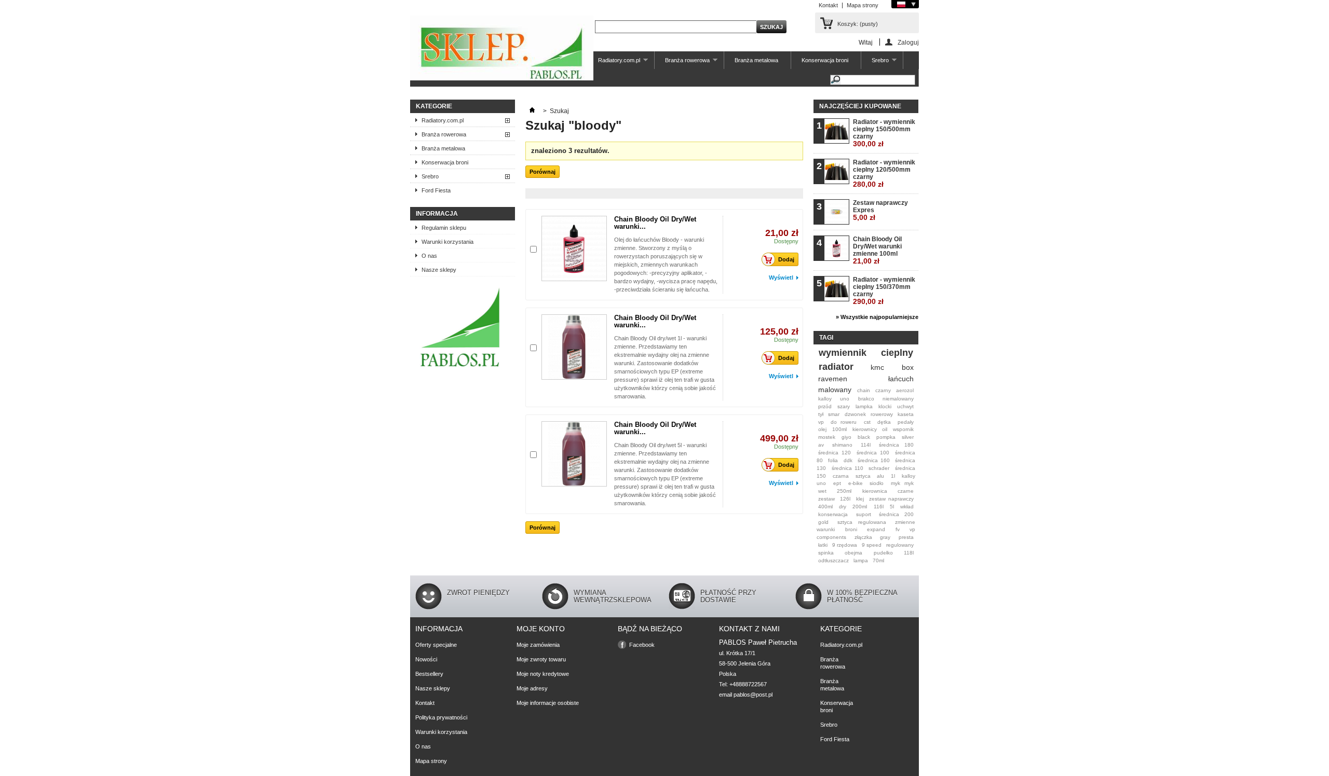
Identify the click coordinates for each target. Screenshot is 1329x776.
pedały (906, 422)
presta (906, 537)
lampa (860, 560)
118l (909, 553)
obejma (853, 553)
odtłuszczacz (833, 560)
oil (884, 429)
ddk (848, 460)
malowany (834, 389)
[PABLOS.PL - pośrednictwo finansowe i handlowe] (459, 369)
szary (843, 406)
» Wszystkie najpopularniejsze (877, 317)
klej (860, 499)
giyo (846, 437)
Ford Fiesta (436, 190)
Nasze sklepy (439, 270)
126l (845, 499)
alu (880, 476)
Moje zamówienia (538, 645)
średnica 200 (896, 514)
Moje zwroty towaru (541, 659)
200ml (859, 506)
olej (822, 429)
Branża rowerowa (682, 63)
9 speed (872, 545)
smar (833, 414)
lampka (864, 406)
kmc (877, 367)
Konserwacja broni (825, 60)
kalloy (825, 398)
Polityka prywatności (441, 717)
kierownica (874, 491)
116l (879, 506)
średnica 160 (873, 460)
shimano (842, 445)
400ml (825, 506)
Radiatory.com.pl (614, 63)
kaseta (906, 414)
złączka (863, 537)
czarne (906, 491)
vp (821, 422)
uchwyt (905, 406)
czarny (883, 390)
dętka (884, 422)
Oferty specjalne (436, 645)
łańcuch (901, 379)
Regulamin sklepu (444, 228)
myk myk (902, 483)
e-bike (855, 483)
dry (842, 506)
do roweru (844, 422)
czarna (841, 476)
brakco (866, 398)
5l (892, 506)
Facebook (642, 645)
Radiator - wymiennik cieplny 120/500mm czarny (884, 173)
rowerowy (882, 414)
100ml (839, 429)
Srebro (875, 63)
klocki (884, 406)
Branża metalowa (756, 60)
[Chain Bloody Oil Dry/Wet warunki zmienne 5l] (574, 454)
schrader (879, 468)
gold (823, 522)
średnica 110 (847, 468)
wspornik (903, 429)
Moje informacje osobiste (548, 703)
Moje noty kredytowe (543, 674)
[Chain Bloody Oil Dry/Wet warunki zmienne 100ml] (574, 248)
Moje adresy (532, 688)
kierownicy (864, 429)
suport (863, 514)
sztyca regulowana (861, 522)
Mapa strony (862, 5)
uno (844, 398)
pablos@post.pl (753, 694)
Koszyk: (857, 24)
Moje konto (541, 629)
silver (908, 437)
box (908, 367)
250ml (844, 491)
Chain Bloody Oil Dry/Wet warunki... (655, 222)
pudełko (883, 553)
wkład (907, 506)
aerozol (905, 390)
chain (863, 390)
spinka (826, 553)
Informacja (437, 213)
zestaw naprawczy (891, 499)
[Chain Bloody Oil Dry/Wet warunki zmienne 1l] (574, 347)
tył (820, 414)
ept (837, 483)
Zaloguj (908, 42)
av (821, 445)
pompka (886, 437)
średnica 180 (896, 445)
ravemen (832, 379)
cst (867, 422)
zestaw (826, 499)
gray (885, 537)
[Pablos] (501, 49)
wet (822, 491)
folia (833, 460)
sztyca (863, 476)
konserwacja (833, 514)
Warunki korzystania (447, 242)
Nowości (426, 659)
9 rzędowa (844, 545)
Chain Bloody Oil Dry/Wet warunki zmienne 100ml (877, 250)
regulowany (900, 545)
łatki (823, 545)
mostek (826, 437)
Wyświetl (781, 277)
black (864, 437)
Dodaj (786, 259)
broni (851, 529)
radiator (836, 367)
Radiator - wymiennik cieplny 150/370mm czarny (884, 291)
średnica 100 (873, 452)
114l (866, 445)
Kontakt (828, 5)
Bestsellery (429, 674)
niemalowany (898, 398)
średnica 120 (834, 452)
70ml (878, 560)
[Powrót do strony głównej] (532, 111)
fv (898, 529)
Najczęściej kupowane (860, 106)
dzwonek (855, 414)
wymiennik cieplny (866, 353)
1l (893, 476)
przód (825, 406)
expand (876, 529)
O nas (429, 256)
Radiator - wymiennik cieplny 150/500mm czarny (884, 133)
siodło (877, 483)
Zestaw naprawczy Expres (880, 210)
